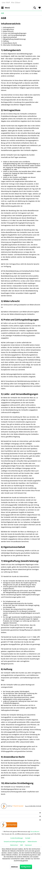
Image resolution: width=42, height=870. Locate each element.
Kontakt (27, 838)
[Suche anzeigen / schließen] (34, 8)
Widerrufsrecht (32, 841)
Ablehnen (14, 867)
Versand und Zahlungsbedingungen (14, 841)
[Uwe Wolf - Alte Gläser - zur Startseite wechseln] (11, 3)
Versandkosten (34, 831)
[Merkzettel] (39, 8)
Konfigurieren (26, 867)
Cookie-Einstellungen (16, 838)
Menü (7, 7)
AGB (21, 845)
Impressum (28, 845)
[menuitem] (5, 8)
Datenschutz (14, 845)
